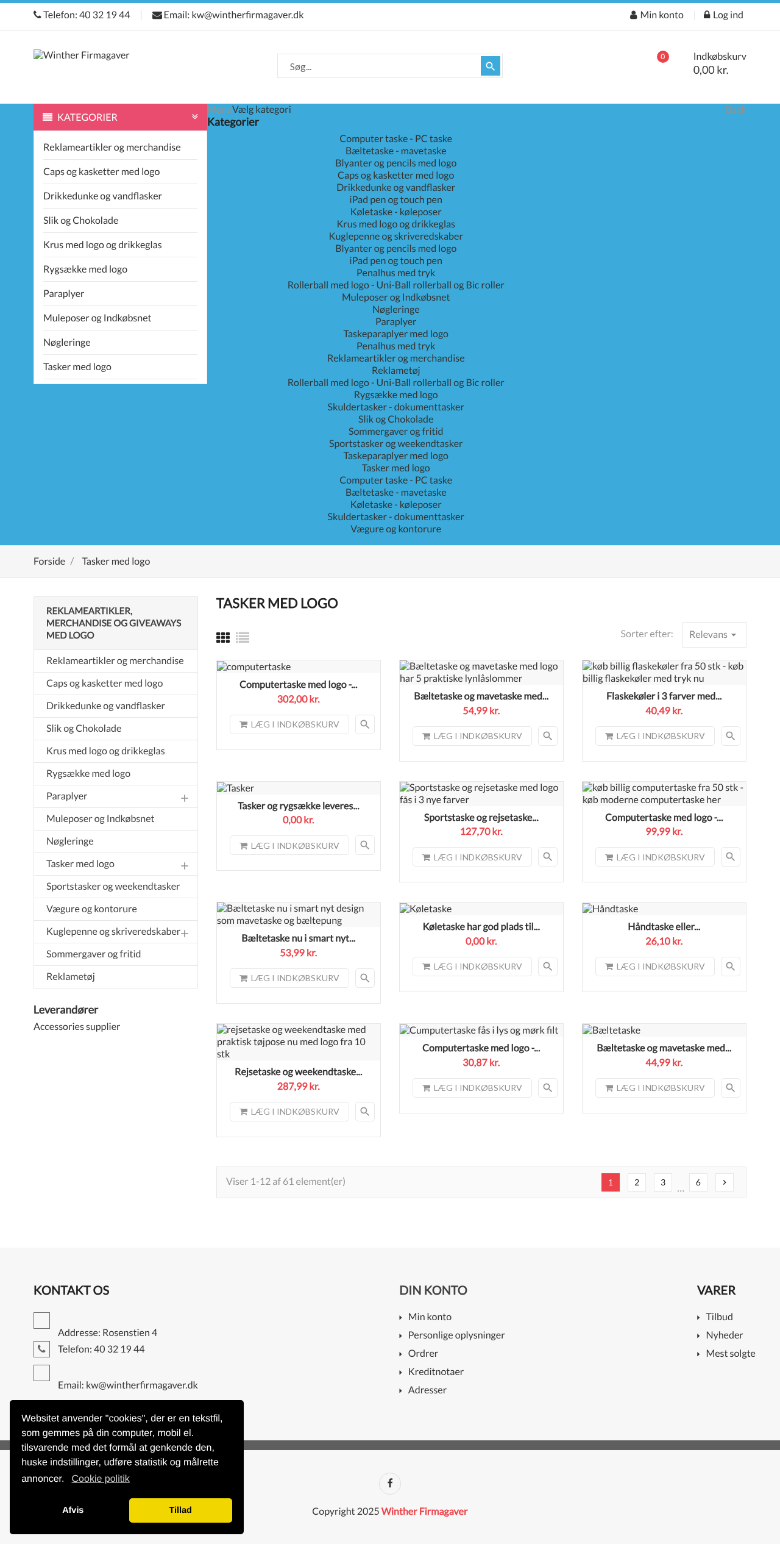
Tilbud (719, 1317)
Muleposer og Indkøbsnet (97, 318)
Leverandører (66, 1009)
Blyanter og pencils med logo (395, 163)
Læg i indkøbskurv (295, 724)
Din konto (433, 1290)
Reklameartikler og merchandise (112, 147)
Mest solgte (731, 1354)
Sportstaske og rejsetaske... (481, 817)
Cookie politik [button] (101, 1479)
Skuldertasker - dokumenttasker (396, 407)
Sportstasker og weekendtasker (396, 443)
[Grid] (223, 637)
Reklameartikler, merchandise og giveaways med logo (113, 623)
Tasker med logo (77, 367)
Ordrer (423, 1354)
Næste (724, 1182)
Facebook (390, 1484)
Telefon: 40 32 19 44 (85, 15)
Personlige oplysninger (456, 1336)
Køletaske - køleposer (396, 212)
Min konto (430, 1317)
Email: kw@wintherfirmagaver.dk (233, 15)
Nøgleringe (67, 342)
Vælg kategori (261, 109)
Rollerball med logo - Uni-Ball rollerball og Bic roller (396, 285)
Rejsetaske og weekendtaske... (298, 1072)
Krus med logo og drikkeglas (102, 245)
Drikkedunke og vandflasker (102, 196)
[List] (242, 637)
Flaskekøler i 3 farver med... (664, 696)
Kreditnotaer (436, 1372)
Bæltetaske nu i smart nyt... (298, 938)
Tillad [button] (180, 1510)
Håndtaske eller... (664, 926)
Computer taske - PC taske (395, 139)
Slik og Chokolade (80, 220)
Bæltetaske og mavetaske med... (481, 696)
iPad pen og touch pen (396, 200)
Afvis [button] (72, 1510)
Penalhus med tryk (395, 273)
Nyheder (724, 1336)
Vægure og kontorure (395, 529)
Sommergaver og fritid (396, 431)
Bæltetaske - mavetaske (396, 151)
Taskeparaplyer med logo (396, 334)
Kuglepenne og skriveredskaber (396, 236)
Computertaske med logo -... (298, 684)
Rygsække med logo (85, 269)
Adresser (427, 1390)
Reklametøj (396, 370)
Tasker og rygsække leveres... (299, 806)
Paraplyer (64, 293)
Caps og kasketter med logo (101, 171)
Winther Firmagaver (424, 1511)
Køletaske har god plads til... (481, 926)
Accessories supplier (77, 1026)
